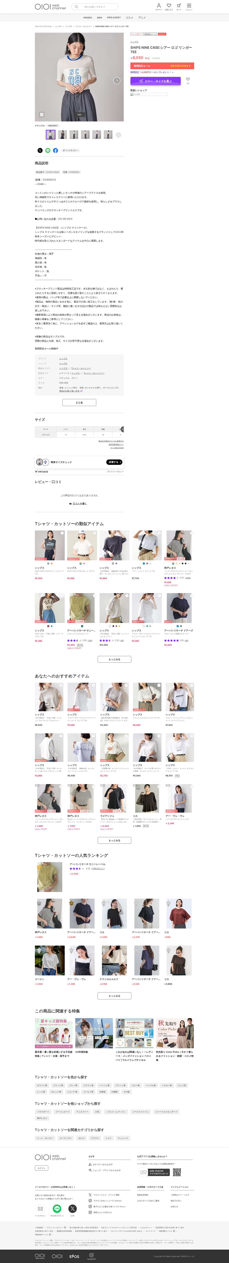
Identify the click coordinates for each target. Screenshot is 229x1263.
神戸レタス (42, 1118)
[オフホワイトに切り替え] (110, 626)
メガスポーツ (43, 1111)
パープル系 (151, 1085)
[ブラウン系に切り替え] (147, 563)
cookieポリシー (146, 1227)
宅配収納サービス (41, 1235)
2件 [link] (122, 641)
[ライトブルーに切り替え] (144, 563)
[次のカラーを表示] (188, 563)
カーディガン (66, 1138)
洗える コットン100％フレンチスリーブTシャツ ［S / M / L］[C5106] (82, 818)
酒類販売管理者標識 (64, 1231)
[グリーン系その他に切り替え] (82, 626)
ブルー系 (136, 1085)
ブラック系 (58, 1085)
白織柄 (114, 1091)
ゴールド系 (88, 1091)
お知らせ (174, 1206)
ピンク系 (182, 1085)
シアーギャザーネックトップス (177, 817)
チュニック (123, 1138)
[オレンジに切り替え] (51, 563)
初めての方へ (176, 1201)
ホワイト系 (42, 1085)
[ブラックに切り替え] (113, 626)
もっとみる (114, 659)
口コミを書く (80, 503)
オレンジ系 (56, 1091)
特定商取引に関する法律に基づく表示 (170, 1227)
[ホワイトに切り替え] (150, 563)
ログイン (42, 1168)
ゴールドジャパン (141, 1111)
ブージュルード (63, 1111)
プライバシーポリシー (55, 1227)
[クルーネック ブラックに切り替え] (185, 563)
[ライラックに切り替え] (116, 563)
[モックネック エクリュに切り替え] (176, 563)
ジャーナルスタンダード (166, 1111)
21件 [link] (90, 641)
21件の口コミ (98, 868)
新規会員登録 (142, 1195)
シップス (58, 26)
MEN (99, 17)
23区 (97, 1111)
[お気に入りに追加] (62, 533)
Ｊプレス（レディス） (116, 1111)
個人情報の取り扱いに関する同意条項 (83, 1227)
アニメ (142, 17)
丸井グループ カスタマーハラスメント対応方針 (119, 1227)
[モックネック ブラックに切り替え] (182, 563)
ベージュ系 (104, 1085)
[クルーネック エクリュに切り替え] (179, 563)
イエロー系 (167, 1085)
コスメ (129, 17)
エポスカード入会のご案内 (148, 1201)
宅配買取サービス (165, 1231)
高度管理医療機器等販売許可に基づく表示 (91, 1231)
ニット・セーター (45, 1138)
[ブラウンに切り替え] (48, 626)
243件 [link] (188, 578)
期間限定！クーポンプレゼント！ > (152, 72)
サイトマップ (151, 1231)
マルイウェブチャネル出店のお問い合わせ (126, 1231)
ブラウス (95, 1138)
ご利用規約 (39, 1227)
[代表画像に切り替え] (80, 563)
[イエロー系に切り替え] (119, 626)
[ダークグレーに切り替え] (48, 563)
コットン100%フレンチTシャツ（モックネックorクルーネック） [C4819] (49, 818)
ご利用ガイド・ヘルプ (180, 1195)
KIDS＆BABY (114, 17)
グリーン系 (121, 1085)
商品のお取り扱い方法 (69, 391)
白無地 (102, 1091)
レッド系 (41, 1091)
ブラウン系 (88, 1085)
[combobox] (94, 6)
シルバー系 (72, 1091)
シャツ (108, 1138)
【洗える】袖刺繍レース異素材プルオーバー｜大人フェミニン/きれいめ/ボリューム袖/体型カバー (114, 819)
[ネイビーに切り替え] (51, 626)
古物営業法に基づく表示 (44, 1231)
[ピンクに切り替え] (84, 563)
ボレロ (81, 1138)
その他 (127, 1091)
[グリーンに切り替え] (181, 626)
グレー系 (73, 1085)
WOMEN (87, 17)
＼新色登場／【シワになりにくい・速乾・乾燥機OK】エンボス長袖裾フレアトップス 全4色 (147, 819)
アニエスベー (82, 1111)
